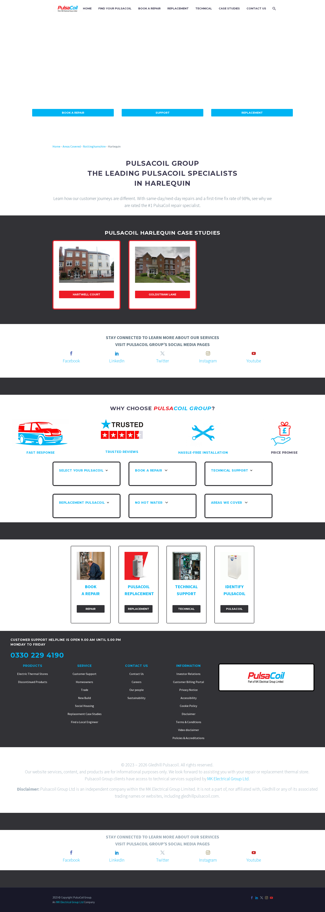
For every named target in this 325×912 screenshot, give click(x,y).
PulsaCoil (234, 609)
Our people (136, 690)
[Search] (273, 8)
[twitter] (162, 353)
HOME (87, 8)
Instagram (208, 361)
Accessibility (189, 698)
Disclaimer (188, 714)
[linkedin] (117, 353)
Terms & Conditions (188, 722)
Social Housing (84, 706)
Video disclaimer (188, 730)
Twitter (162, 361)
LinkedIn (117, 361)
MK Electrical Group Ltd (228, 779)
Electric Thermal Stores (32, 674)
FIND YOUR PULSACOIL (114, 8)
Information (188, 666)
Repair (91, 609)
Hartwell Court (86, 294)
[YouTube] (271, 897)
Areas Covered (72, 146)
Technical (186, 609)
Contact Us (136, 666)
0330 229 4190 (37, 655)
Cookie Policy (188, 706)
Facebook (71, 361)
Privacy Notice (188, 690)
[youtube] (254, 353)
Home (56, 146)
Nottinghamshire (94, 146)
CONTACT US (256, 8)
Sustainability (136, 698)
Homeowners (84, 682)
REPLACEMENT (178, 8)
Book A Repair (73, 112)
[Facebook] (251, 897)
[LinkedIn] (256, 897)
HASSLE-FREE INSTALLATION (203, 452)
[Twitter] (261, 897)
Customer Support (84, 674)
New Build (84, 698)
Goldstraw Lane (162, 294)
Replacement (252, 112)
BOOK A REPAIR (149, 8)
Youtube (253, 361)
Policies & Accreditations (188, 738)
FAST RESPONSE (41, 452)
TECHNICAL (203, 8)
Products (32, 666)
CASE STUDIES (229, 8)
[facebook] (71, 353)
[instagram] (208, 353)
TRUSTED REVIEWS (121, 452)
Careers (136, 682)
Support (163, 112)
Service (84, 666)
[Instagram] (266, 897)
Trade (84, 690)
